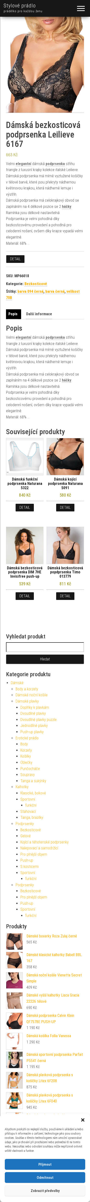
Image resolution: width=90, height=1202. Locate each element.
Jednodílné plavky (34, 725)
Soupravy (27, 774)
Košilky (25, 756)
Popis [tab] (13, 314)
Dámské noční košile (32, 695)
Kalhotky (22, 787)
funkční (30, 805)
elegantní (23, 163)
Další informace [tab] (39, 314)
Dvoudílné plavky (33, 713)
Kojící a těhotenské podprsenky (44, 842)
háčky (66, 206)
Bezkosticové (35, 284)
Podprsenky (25, 823)
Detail (15, 259)
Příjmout (45, 1164)
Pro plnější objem (33, 854)
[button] (82, 1120)
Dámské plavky (27, 701)
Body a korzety (27, 689)
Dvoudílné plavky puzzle (38, 719)
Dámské (17, 683)
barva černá (55, 291)
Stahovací (28, 811)
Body (24, 744)
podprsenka (55, 163)
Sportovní (27, 799)
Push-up (26, 860)
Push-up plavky (32, 732)
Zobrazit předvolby (45, 1191)
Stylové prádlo (20, 6)
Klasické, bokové (33, 793)
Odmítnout (45, 1177)
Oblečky (26, 762)
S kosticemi (29, 866)
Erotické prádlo (27, 738)
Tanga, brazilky (31, 817)
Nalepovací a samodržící (39, 848)
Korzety (26, 750)
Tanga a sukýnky (33, 781)
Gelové (25, 836)
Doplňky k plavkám (34, 707)
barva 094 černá (30, 291)
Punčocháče (30, 768)
